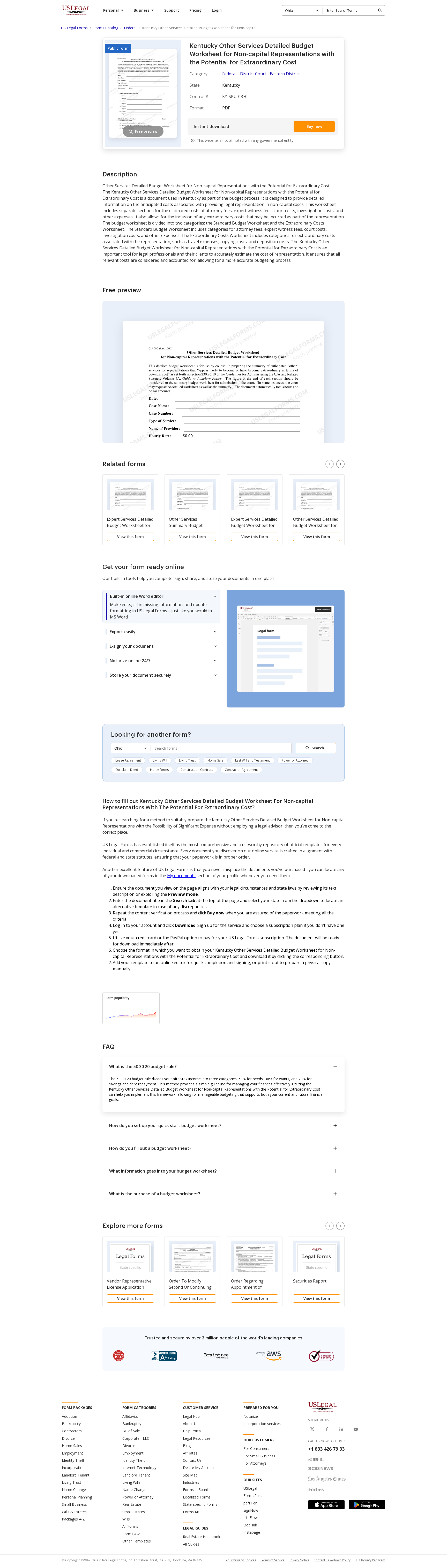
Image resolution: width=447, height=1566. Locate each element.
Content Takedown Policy (332, 1560)
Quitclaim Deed (126, 769)
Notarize (250, 1416)
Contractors (72, 1430)
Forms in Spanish (197, 1489)
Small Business (74, 1504)
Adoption (69, 1416)
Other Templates (136, 1541)
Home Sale (215, 760)
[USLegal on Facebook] (327, 1429)
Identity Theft (73, 1460)
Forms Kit (191, 1511)
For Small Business (259, 1455)
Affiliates (190, 1453)
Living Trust (187, 760)
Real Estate (131, 1504)
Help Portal (192, 1430)
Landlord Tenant (76, 1475)
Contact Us (192, 1460)
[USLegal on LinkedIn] (341, 1429)
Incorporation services (262, 1423)
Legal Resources (197, 1438)
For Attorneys (254, 1463)
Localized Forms (197, 1497)
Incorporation (73, 1467)
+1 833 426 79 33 (326, 1449)
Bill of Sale (131, 1430)
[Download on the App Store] (326, 1505)
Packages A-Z (73, 1519)
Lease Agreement (128, 760)
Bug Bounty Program (370, 1560)
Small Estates (133, 1511)
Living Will (160, 760)
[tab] (161, 606)
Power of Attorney (295, 760)
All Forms (130, 1526)
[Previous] (329, 464)
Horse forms (159, 769)
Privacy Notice (299, 1560)
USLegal (250, 1488)
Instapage (251, 1532)
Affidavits (130, 1416)
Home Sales (72, 1445)
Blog (187, 1445)
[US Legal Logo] (322, 1407)
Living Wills (131, 1482)
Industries (191, 1482)
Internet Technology (139, 1467)
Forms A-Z (131, 1533)
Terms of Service (272, 1560)
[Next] (340, 464)
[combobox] (302, 10)
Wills (126, 1519)
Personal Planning (77, 1497)
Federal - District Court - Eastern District (261, 74)
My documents (181, 875)
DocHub (250, 1525)
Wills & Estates (74, 1511)
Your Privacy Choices (241, 1560)
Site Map (190, 1475)
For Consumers (256, 1448)
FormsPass (252, 1495)
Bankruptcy (71, 1423)
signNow (250, 1510)
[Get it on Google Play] (366, 1505)
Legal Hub (191, 1416)
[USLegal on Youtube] (356, 1429)
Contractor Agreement (241, 769)
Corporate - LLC (135, 1438)
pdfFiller (250, 1503)
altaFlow (250, 1517)
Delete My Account (199, 1467)
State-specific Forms (200, 1504)
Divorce (68, 1438)
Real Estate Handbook (201, 1536)
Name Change (74, 1489)
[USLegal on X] (312, 1429)
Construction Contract (197, 769)
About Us (190, 1423)
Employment (72, 1453)
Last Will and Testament (252, 760)
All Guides (191, 1544)
